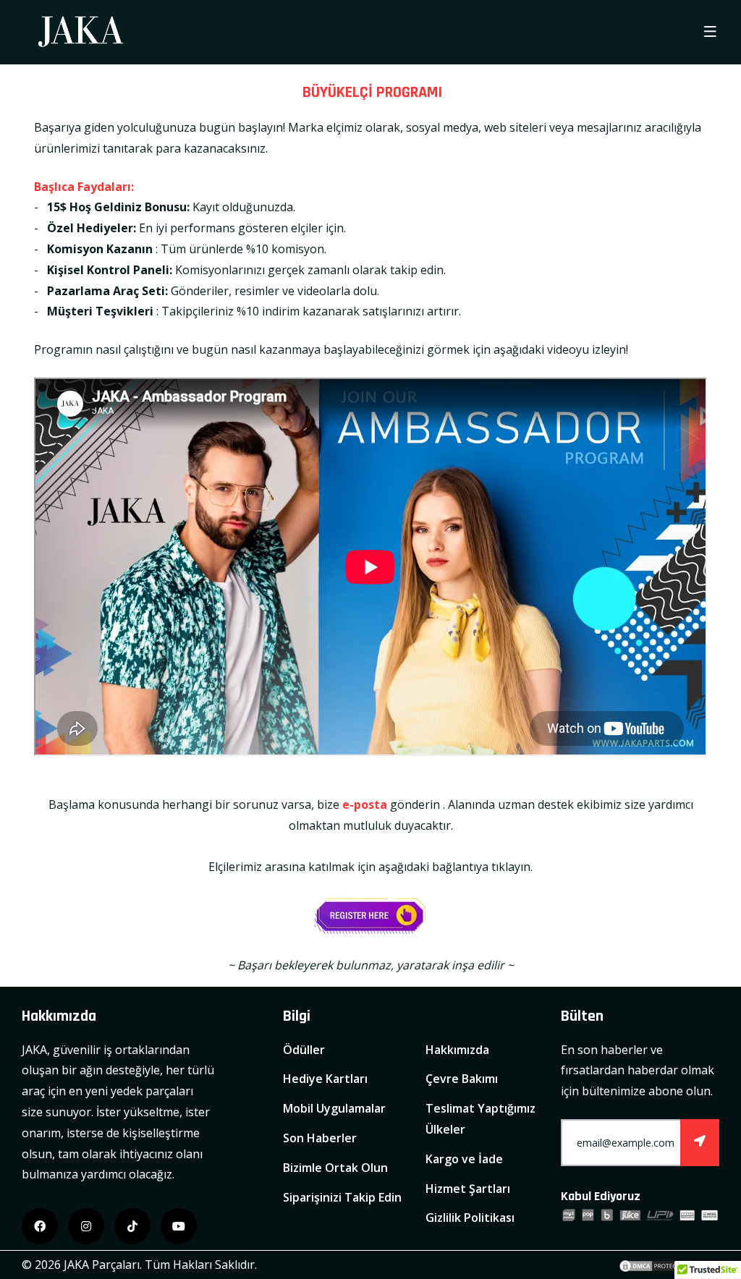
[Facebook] (40, 1226)
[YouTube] (179, 1226)
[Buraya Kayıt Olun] (370, 916)
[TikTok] (132, 1226)
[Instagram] (86, 1226)
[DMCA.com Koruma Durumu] (654, 1264)
